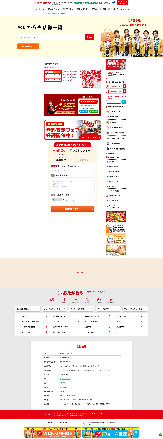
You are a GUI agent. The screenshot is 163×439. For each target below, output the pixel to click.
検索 (90, 37)
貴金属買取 (113, 122)
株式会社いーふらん (60, 413)
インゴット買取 (121, 316)
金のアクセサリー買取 (60, 327)
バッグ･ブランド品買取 (117, 133)
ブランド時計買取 (115, 143)
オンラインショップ (121, 9)
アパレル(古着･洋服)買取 (117, 149)
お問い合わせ (83, 413)
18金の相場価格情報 (28, 327)
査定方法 (95, 9)
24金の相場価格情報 (91, 321)
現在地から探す (27, 46)
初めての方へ (53, 9)
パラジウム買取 (90, 332)
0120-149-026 (92, 3)
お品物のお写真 (60, 195)
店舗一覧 (106, 9)
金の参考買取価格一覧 (92, 316)
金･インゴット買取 (115, 111)
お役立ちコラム (113, 181)
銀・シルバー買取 (59, 332)
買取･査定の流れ (114, 167)
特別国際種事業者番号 (76, 415)
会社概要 (72, 413)
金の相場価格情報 (59, 316)
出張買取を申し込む (116, 91)
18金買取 (119, 321)
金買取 (24, 316)
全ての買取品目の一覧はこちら (113, 153)
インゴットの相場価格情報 (30, 321)
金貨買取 (88, 327)
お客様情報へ (73, 209)
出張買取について (114, 176)
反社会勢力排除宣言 (60, 415)
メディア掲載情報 (114, 191)
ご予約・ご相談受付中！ (122, 2)
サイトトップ (39, 9)
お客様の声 (112, 186)
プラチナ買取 (114, 117)
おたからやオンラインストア (114, 206)
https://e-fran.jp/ (65, 379)
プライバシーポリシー (96, 413)
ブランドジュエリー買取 (117, 138)
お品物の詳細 (59, 175)
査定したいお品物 (65, 166)
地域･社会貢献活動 (114, 196)
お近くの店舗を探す (116, 86)
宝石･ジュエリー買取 (116, 127)
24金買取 (56, 321)
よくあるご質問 (113, 201)
